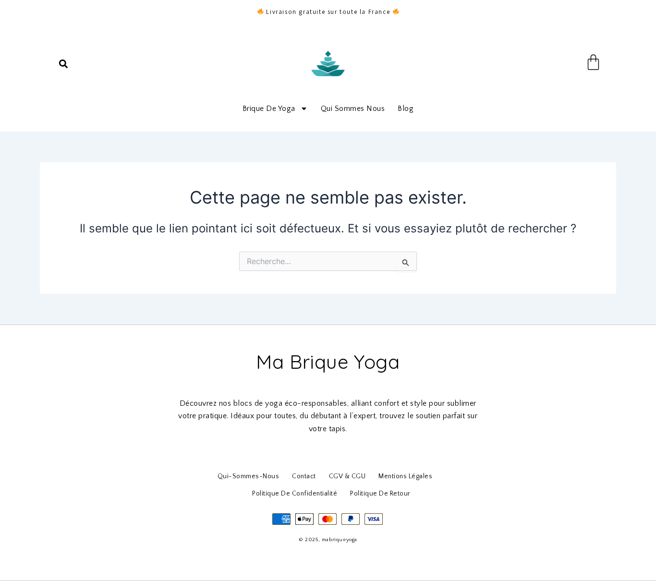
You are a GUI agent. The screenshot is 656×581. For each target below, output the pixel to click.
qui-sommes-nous (248, 476)
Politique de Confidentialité (294, 493)
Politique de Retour (380, 493)
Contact (304, 476)
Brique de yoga (269, 108)
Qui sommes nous (353, 108)
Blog (405, 108)
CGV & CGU (347, 476)
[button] (63, 64)
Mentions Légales (405, 476)
